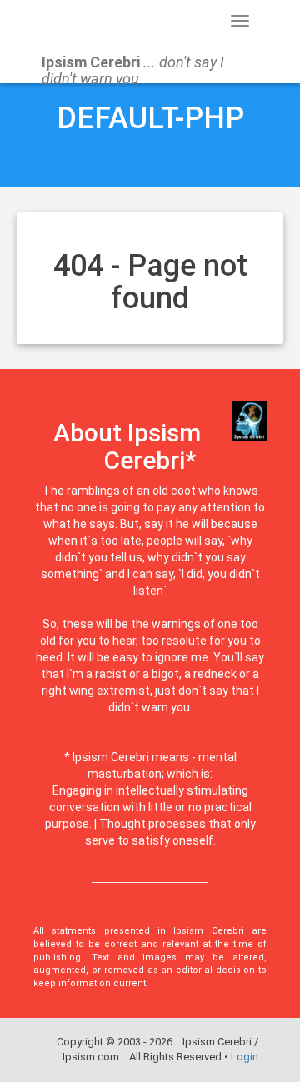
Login (244, 1056)
